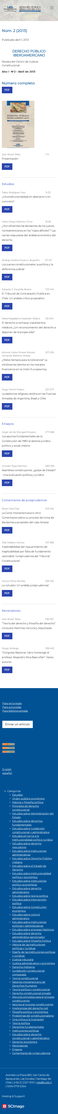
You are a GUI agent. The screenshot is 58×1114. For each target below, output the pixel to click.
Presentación (10, 158)
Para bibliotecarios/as (15, 710)
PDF (8, 89)
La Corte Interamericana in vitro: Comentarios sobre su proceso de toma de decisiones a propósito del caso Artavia (28, 518)
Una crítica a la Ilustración (28, 1019)
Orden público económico (28, 798)
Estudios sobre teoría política (30, 896)
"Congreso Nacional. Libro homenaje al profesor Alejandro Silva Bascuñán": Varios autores (27, 657)
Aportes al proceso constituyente (32, 1004)
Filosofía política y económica (30, 1012)
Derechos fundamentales (28, 1027)
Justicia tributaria (22, 959)
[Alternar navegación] (51, 8)
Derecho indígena (23, 967)
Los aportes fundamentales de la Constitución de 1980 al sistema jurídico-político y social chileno (26, 441)
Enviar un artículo (17, 724)
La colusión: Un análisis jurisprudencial (25, 585)
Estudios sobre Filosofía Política (31, 940)
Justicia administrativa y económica (33, 963)
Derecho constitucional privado (31, 993)
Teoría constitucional (25, 978)
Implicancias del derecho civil (30, 1008)
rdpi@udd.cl (44, 1082)
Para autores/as (11, 707)
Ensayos (17, 1049)
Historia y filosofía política (27, 802)
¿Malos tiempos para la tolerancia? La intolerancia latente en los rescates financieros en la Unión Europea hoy (24, 364)
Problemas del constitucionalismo (33, 1015)
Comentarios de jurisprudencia (31, 1053)
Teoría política (21, 1023)
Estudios (17, 794)
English (6, 769)
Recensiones (20, 1045)
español (7, 773)
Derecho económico (24, 1042)
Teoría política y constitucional (31, 989)
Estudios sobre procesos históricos (33, 929)
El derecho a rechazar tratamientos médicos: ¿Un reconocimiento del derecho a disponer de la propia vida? (29, 327)
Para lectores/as (12, 703)
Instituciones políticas (25, 1030)
